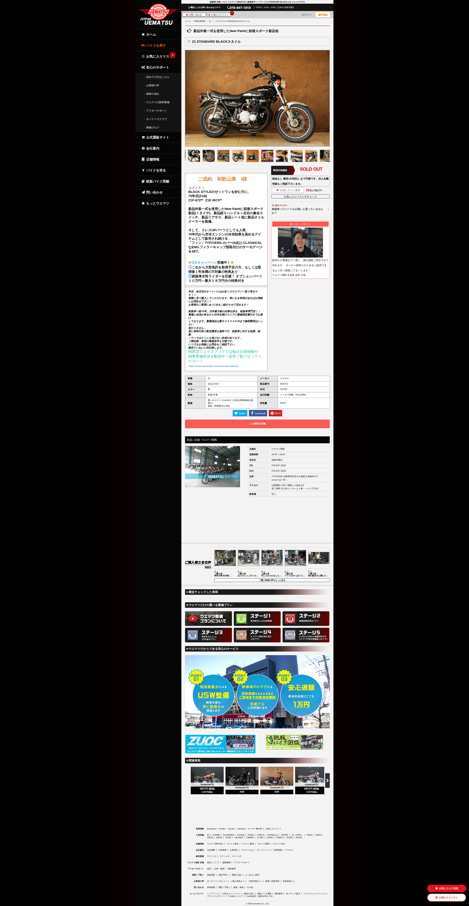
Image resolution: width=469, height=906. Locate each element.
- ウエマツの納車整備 (157, 102)
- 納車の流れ (152, 93)
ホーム (188, 21)
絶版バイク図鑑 (157, 181)
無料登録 (323, 14)
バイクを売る (155, 170)
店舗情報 (152, 159)
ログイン (307, 14)
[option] (257, 98)
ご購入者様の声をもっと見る (272, 580)
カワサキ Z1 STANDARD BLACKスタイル (232, 21)
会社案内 (152, 148)
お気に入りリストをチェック (300, 196)
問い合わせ (154, 192)
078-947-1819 (279, 465)
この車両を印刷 (257, 423)
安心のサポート (157, 67)
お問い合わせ (195, 15)
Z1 (210, 21)
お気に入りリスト (221, 14)
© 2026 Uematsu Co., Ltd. (257, 904)
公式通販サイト (157, 137)
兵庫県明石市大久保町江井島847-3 (300, 476)
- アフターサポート (156, 110)
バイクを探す (155, 45)
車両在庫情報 (199, 21)
